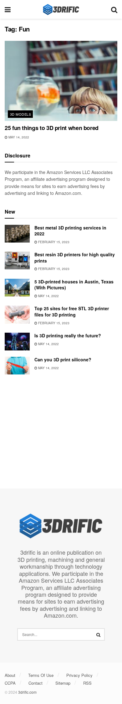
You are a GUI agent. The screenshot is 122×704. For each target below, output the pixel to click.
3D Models (20, 114)
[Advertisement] (61, 429)
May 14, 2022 (18, 137)
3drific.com (27, 692)
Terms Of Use (40, 675)
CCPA (10, 683)
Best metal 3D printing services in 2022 (70, 230)
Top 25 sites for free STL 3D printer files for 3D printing (71, 311)
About (10, 675)
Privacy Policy (79, 675)
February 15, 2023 (53, 242)
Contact (35, 683)
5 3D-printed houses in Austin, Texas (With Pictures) (74, 284)
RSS (87, 683)
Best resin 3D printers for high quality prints (74, 257)
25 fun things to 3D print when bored (52, 128)
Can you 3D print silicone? (62, 359)
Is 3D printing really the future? (67, 335)
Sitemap (62, 683)
